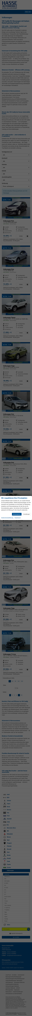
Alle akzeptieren (17, 514)
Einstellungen (26, 514)
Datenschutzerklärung (7, 518)
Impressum (18, 518)
